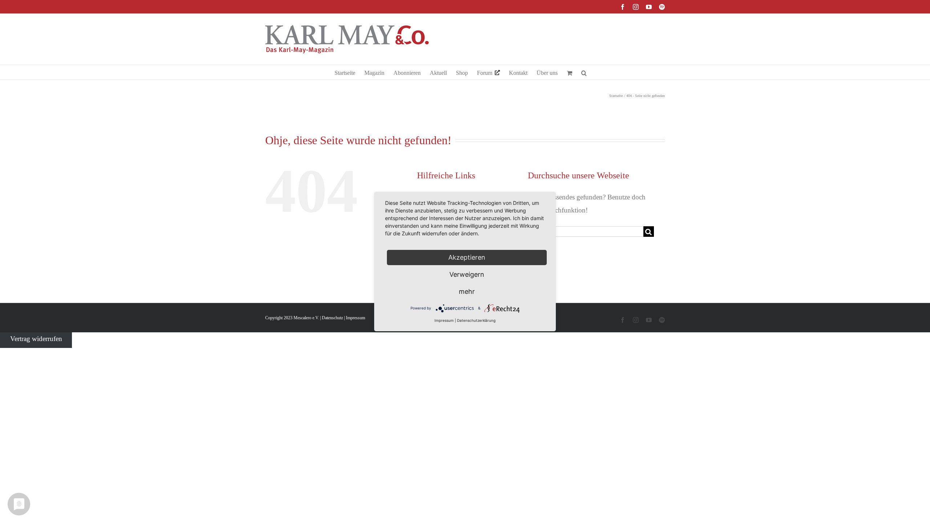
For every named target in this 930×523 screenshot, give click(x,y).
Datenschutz (332, 317)
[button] (584, 72)
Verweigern (466, 274)
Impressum (355, 317)
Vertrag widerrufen (36, 338)
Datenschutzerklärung (476, 320)
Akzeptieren (466, 257)
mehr (467, 291)
